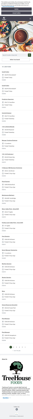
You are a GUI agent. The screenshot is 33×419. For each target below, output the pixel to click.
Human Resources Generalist (9, 305)
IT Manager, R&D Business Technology (12, 167)
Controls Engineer (6, 113)
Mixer (3, 291)
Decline (16, 9)
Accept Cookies (16, 13)
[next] (25, 347)
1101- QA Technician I (7, 154)
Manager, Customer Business (9, 140)
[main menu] (30, 18)
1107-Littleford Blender (8, 126)
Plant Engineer (6, 181)
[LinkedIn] (17, 409)
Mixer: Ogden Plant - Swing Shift (10, 209)
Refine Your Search (15, 59)
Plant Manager (6, 318)
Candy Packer (5, 72)
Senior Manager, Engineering (9, 250)
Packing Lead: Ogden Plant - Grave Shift (12, 222)
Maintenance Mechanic (8, 195)
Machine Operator (6, 263)
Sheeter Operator (6, 277)
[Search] (29, 55)
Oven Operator (6, 236)
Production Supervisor (8, 99)
